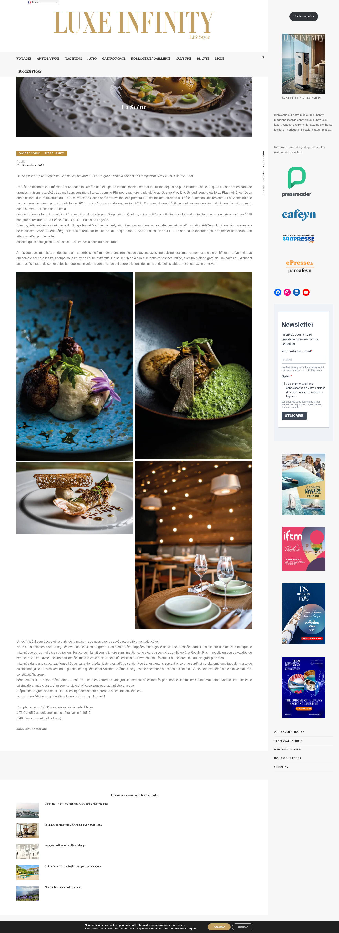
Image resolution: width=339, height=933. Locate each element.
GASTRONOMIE (29, 153)
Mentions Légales (186, 928)
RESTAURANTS (55, 153)
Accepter (219, 927)
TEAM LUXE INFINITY (288, 740)
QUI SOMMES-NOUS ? (289, 732)
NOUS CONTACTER (287, 758)
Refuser (243, 927)
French (35, 2)
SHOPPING (281, 766)
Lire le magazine (303, 16)
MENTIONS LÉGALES (288, 749)
